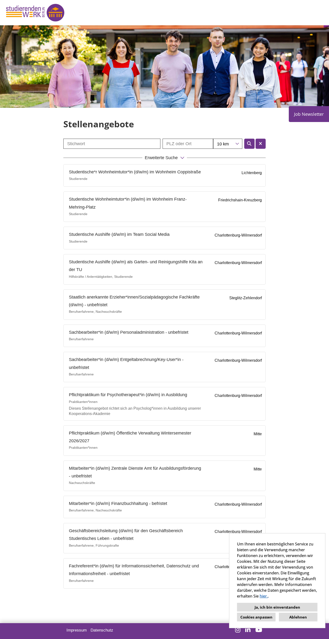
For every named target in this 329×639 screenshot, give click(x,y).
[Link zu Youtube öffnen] (258, 629)
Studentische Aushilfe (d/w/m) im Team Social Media (119, 234)
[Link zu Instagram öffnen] (238, 629)
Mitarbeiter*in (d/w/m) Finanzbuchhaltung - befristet (118, 503)
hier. (264, 596)
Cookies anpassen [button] (256, 617)
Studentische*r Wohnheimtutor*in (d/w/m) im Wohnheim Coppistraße (135, 172)
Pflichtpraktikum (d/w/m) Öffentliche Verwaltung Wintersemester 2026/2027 (130, 437)
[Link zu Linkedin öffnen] (248, 629)
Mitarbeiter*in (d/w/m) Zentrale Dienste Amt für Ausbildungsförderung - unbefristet (135, 472)
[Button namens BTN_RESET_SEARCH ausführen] (261, 144)
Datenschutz (102, 630)
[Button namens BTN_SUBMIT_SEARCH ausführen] (249, 144)
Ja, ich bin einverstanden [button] (277, 607)
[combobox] (227, 144)
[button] (164, 157)
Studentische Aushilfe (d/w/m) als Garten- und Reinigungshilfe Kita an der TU (136, 265)
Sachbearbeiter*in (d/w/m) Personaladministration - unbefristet (128, 332)
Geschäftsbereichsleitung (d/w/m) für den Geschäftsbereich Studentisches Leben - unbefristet (126, 534)
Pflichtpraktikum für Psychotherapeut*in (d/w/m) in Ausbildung (128, 394)
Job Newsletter (309, 114)
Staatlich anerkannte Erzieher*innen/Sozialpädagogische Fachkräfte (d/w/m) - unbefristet (134, 301)
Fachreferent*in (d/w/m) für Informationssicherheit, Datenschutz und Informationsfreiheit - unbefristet (134, 570)
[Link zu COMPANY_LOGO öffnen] (35, 12)
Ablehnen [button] (298, 617)
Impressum (76, 630)
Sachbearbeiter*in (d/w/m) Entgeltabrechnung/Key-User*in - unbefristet (126, 363)
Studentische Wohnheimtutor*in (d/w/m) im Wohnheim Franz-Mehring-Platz (128, 203)
